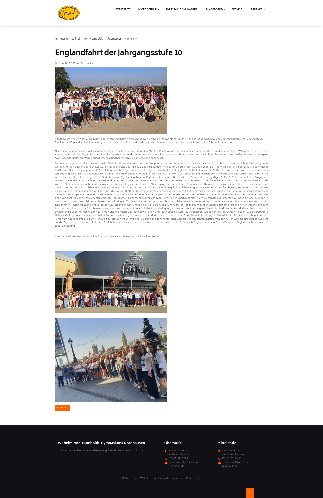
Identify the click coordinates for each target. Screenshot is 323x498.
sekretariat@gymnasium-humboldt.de (184, 464)
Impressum (177, 478)
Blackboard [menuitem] (214, 10)
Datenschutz (193, 478)
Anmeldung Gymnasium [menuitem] (181, 10)
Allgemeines (113, 39)
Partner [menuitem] (256, 10)
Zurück (64, 408)
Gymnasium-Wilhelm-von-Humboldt (79, 39)
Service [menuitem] (237, 10)
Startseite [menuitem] (123, 10)
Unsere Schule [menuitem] (146, 10)
